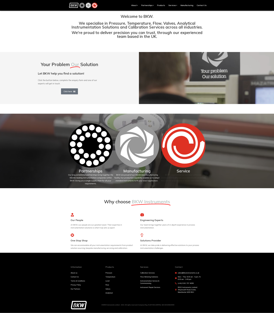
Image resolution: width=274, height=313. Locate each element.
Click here (68, 91)
